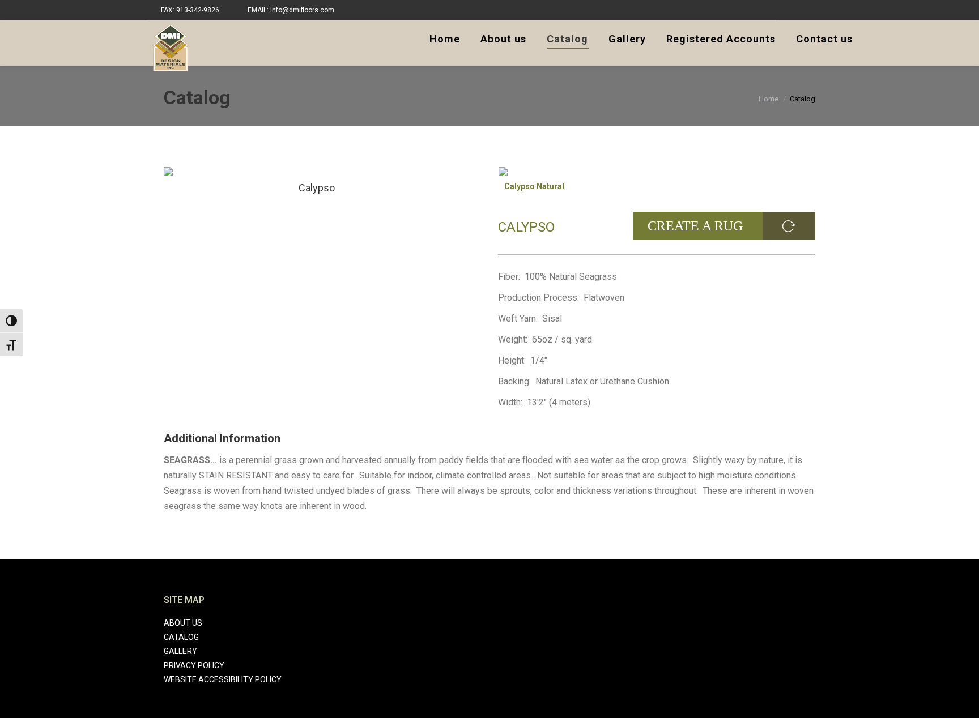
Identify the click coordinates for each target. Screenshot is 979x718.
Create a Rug (695, 226)
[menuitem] (444, 39)
